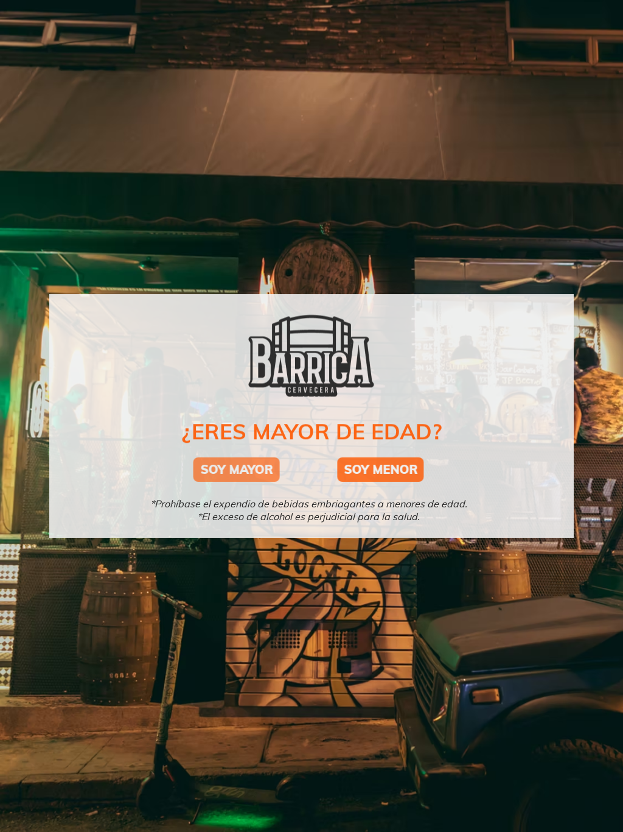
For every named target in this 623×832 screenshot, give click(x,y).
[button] (249, 469)
